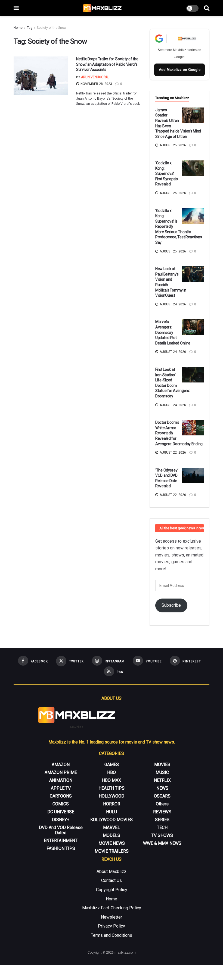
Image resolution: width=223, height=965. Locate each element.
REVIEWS (162, 811)
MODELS (111, 835)
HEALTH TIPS (111, 788)
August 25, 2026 (172, 145)
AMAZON (61, 764)
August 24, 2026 (172, 304)
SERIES (162, 819)
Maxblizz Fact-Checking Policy (111, 907)
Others (162, 803)
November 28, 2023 (96, 84)
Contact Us (111, 880)
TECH (162, 827)
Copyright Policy (111, 889)
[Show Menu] (16, 8)
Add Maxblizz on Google (179, 70)
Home (18, 28)
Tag (29, 28)
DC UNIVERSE (60, 811)
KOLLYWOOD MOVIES (111, 819)
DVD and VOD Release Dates (61, 830)
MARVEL (111, 827)
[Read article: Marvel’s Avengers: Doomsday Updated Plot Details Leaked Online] (193, 327)
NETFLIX (162, 780)
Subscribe (171, 605)
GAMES (111, 764)
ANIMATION (60, 780)
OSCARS (162, 796)
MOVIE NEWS (111, 843)
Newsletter (111, 917)
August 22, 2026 (172, 452)
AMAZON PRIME (61, 772)
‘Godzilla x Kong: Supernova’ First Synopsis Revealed (166, 173)
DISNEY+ (60, 819)
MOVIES (162, 764)
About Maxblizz (111, 871)
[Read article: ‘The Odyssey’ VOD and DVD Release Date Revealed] (193, 475)
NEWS (162, 788)
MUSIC (162, 772)
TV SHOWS (162, 835)
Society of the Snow (51, 28)
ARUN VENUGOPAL (95, 77)
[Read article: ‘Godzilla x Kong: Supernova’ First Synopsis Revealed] (193, 168)
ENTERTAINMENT (61, 840)
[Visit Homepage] (102, 8)
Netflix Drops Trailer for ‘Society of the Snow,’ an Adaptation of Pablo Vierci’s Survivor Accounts (107, 64)
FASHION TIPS (61, 848)
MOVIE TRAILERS (112, 851)
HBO (111, 772)
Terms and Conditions (111, 935)
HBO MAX (111, 780)
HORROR (111, 803)
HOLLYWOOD (111, 796)
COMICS (60, 803)
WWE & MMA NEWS (162, 843)
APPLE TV (61, 788)
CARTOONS (61, 796)
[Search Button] (206, 8)
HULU (111, 811)
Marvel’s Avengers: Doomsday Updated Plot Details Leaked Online (172, 332)
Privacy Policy (111, 926)
